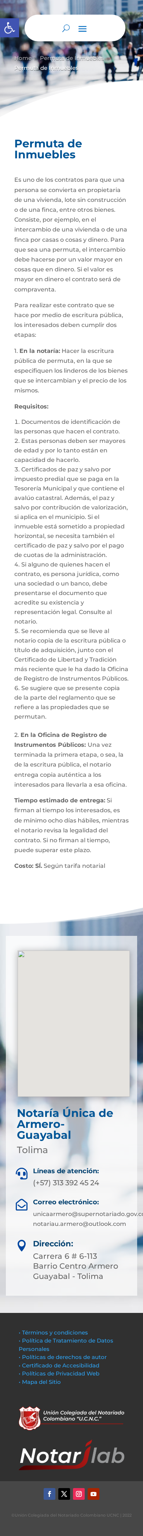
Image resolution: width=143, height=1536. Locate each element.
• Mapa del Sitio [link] (40, 1381)
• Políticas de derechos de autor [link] (63, 1357)
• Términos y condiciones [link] (53, 1332)
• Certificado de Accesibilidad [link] (59, 1365)
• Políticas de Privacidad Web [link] (59, 1373)
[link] (9, 27)
